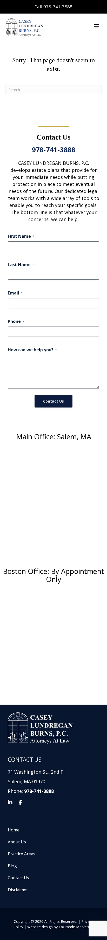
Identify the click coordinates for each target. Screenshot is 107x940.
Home (13, 830)
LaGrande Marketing (76, 926)
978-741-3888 (53, 149)
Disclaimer (18, 890)
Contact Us (18, 878)
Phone (16, 321)
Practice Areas (21, 854)
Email (15, 293)
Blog (12, 866)
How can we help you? (32, 350)
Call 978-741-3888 (53, 7)
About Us (17, 842)
